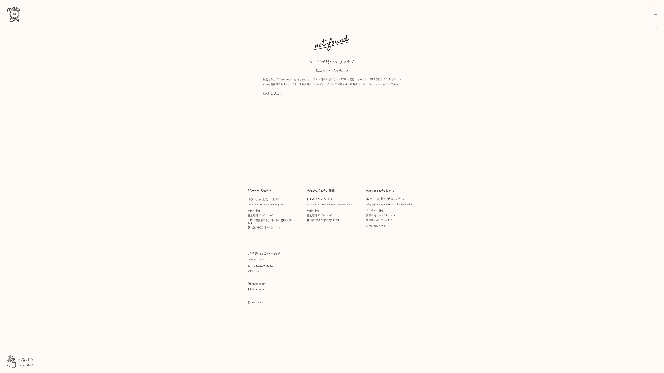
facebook (258, 289)
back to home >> (274, 94)
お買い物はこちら (376, 226)
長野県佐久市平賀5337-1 (325, 220)
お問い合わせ (255, 271)
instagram (259, 283)
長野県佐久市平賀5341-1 (266, 227)
